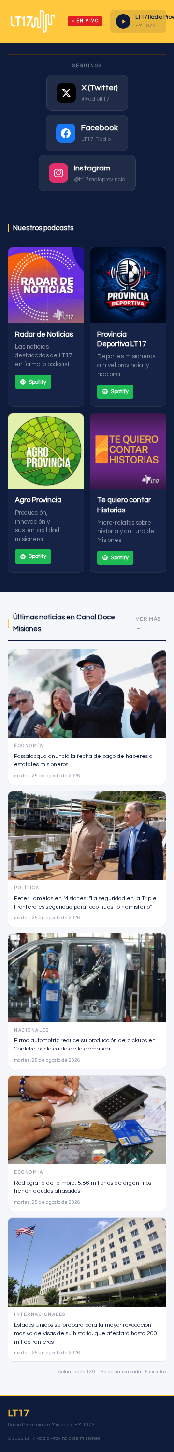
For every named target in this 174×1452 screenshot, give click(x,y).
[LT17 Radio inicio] (33, 21)
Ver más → (148, 624)
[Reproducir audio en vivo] (123, 21)
